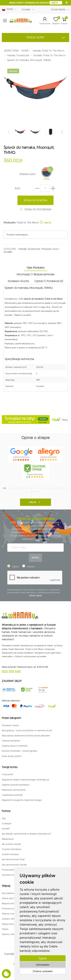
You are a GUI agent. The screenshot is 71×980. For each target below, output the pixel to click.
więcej (47, 222)
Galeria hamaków (11, 740)
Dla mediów (8, 893)
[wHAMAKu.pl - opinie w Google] (22, 454)
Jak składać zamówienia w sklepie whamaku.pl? (26, 833)
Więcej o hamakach (12, 913)
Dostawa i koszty (10, 725)
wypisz (31, 566)
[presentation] (9, 131)
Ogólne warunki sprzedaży (15, 784)
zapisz (15, 566)
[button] (44, 21)
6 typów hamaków (11, 849)
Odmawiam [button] (42, 964)
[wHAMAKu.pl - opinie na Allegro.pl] (49, 454)
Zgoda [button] (43, 958)
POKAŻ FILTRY (35, 37)
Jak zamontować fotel (13, 859)
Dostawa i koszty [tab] (18, 281)
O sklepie (6, 823)
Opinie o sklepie (10, 934)
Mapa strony (8, 923)
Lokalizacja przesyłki (12, 794)
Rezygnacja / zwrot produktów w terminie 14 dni (27, 730)
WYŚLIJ (35, 557)
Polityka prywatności (12, 908)
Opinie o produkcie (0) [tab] (48, 281)
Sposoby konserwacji (13, 874)
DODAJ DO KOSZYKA (35, 200)
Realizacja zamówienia (13, 789)
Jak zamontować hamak (14, 864)
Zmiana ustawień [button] (43, 971)
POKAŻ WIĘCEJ (35, 595)
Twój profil (7, 774)
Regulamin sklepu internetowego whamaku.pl (25, 779)
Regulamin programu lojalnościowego (22, 799)
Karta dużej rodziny (12, 756)
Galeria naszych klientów (15, 745)
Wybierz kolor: (28, 174)
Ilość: (18, 188)
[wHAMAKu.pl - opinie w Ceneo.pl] (35, 471)
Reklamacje (8, 838)
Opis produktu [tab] (36, 267)
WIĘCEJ (54, 2)
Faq (4, 818)
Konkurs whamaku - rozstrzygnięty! (20, 750)
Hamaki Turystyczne (29, 249)
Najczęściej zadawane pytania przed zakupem (26, 735)
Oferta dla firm (9, 898)
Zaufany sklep (9, 918)
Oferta (5, 929)
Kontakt (26, 9)
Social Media (58, 9)
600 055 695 (11, 671)
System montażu (10, 854)
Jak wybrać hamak (11, 844)
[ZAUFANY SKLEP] (9, 690)
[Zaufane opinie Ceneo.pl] (27, 690)
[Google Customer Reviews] (44, 690)
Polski (9, 9)
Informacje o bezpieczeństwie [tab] (36, 274)
